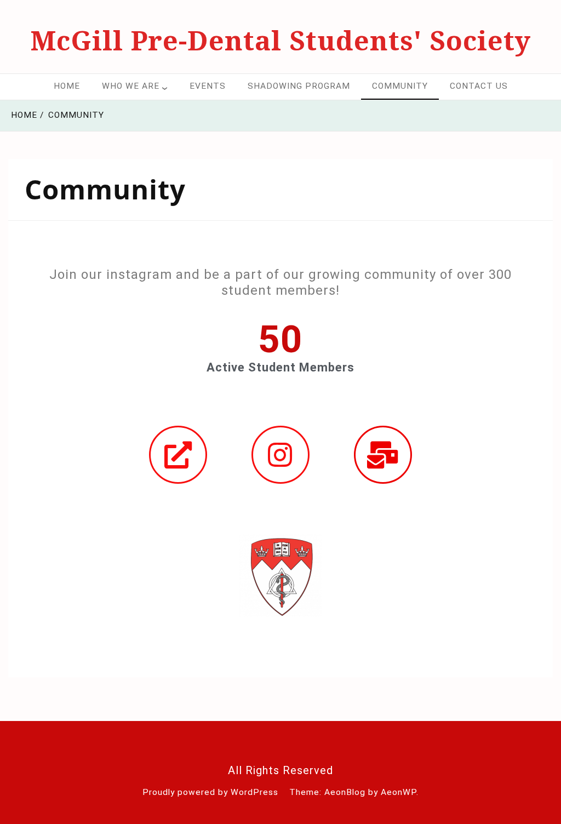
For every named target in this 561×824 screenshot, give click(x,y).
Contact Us (479, 86)
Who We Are (130, 86)
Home (67, 86)
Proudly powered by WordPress (210, 792)
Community (400, 86)
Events (208, 86)
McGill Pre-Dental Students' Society (281, 40)
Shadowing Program (299, 86)
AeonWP (398, 792)
